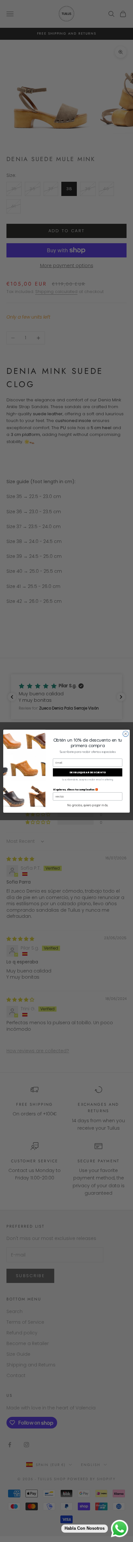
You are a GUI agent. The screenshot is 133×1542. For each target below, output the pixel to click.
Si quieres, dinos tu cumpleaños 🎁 (75, 789)
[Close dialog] (125, 734)
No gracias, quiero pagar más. (87, 805)
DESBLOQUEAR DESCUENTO (87, 772)
